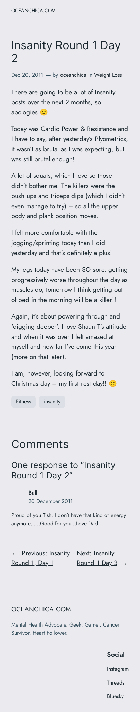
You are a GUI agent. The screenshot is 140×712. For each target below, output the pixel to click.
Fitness (23, 401)
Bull (32, 493)
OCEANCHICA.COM (33, 10)
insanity (52, 401)
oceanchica (73, 75)
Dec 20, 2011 (27, 75)
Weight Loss (108, 75)
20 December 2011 (50, 501)
